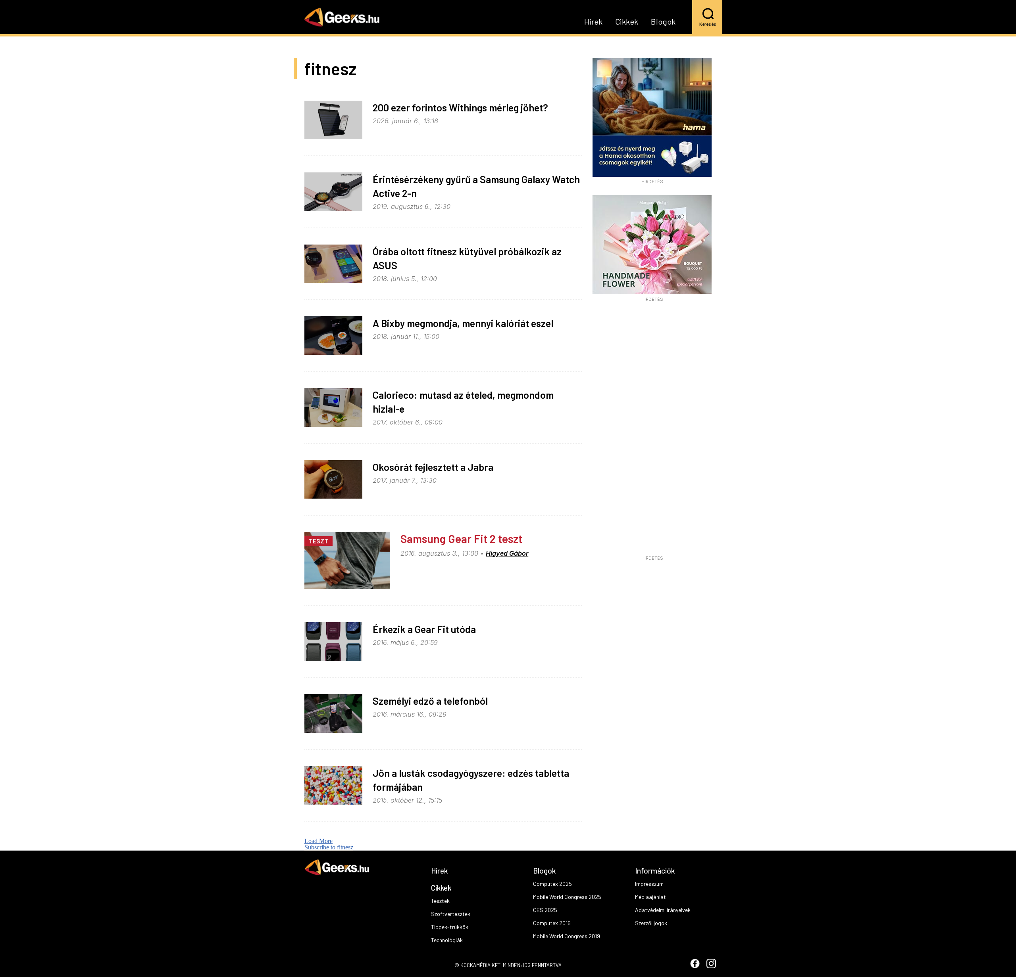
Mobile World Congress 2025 (567, 896)
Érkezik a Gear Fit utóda (424, 629)
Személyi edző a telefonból (430, 701)
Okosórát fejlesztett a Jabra (433, 467)
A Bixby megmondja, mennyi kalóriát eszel (463, 323)
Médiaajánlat (650, 896)
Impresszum (649, 883)
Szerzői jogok (651, 923)
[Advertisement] (652, 431)
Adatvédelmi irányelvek (663, 909)
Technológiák (447, 940)
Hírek (593, 21)
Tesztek (440, 900)
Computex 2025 (552, 883)
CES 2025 (545, 909)
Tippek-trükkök (449, 926)
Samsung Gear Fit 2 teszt (461, 538)
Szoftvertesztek (450, 913)
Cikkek (626, 21)
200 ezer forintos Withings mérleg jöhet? (460, 107)
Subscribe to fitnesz (328, 847)
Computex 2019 (552, 923)
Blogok (663, 21)
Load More (318, 840)
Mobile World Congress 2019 (566, 936)
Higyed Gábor (507, 553)
